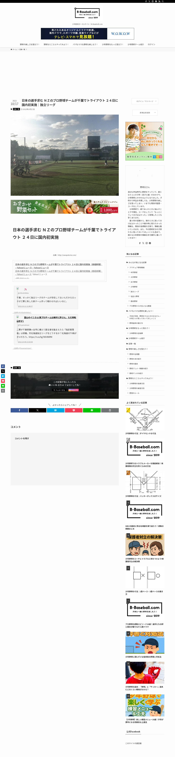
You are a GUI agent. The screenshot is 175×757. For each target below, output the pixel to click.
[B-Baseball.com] (87, 13)
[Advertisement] (87, 79)
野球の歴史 (134, 363)
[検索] (162, 1)
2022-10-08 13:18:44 (25, 342)
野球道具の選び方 (136, 323)
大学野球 (134, 277)
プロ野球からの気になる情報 (140, 306)
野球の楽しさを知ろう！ (138, 349)
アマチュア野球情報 (137, 267)
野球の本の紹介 (135, 359)
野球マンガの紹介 (136, 373)
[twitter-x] (149, 1)
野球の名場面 (135, 354)
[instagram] (152, 1)
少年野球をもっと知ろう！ (139, 328)
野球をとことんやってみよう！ (141, 378)
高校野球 (134, 301)
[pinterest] (156, 1)
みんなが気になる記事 (138, 262)
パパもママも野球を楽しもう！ (141, 311)
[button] (19, 410)
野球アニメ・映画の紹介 (139, 368)
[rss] (159, 1)
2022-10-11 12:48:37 (25, 306)
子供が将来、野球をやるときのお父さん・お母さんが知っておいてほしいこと (145, 317)
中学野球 (134, 272)
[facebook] (146, 1)
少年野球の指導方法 (137, 383)
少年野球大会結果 (136, 333)
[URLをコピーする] (110, 410)
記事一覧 (16, 109)
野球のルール (135, 393)
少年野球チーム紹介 (137, 338)
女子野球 (134, 282)
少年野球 (134, 286)
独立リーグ (135, 291)
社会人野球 (135, 296)
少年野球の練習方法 (137, 388)
